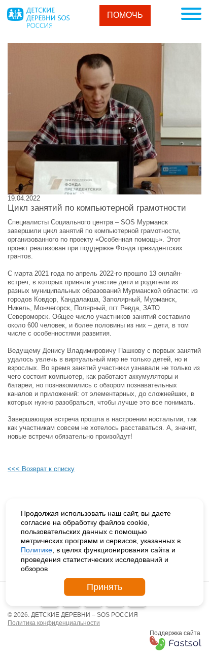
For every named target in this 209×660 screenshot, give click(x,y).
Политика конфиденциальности (54, 622)
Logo (38, 18)
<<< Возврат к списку (41, 469)
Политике (36, 550)
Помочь (125, 15)
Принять (104, 587)
